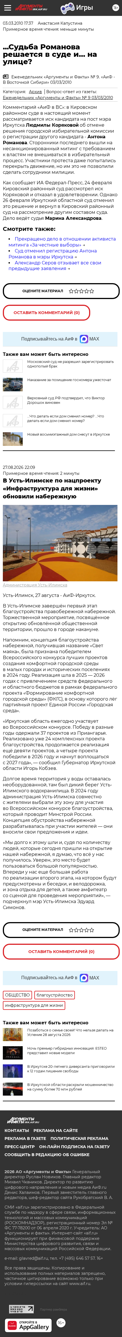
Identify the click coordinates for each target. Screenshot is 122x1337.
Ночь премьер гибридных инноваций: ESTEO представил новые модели (67, 1050)
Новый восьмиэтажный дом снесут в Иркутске (68, 434)
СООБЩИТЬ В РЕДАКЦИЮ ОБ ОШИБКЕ (47, 1154)
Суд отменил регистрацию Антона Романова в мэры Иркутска (53, 254)
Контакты (17, 1130)
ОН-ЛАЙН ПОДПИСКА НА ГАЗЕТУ (74, 1146)
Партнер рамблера (53, 1309)
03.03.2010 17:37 (18, 23)
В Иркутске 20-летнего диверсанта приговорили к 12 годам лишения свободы (71, 1068)
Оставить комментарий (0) (47, 312)
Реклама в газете (25, 1138)
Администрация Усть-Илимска (35, 585)
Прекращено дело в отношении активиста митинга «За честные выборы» (62, 242)
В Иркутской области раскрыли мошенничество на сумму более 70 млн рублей (70, 1087)
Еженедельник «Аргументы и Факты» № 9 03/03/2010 (58, 97)
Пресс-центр (20, 1146)
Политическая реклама (79, 1138)
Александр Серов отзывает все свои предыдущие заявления (55, 265)
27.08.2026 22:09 (19, 467)
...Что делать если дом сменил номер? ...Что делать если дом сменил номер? (65, 418)
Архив (35, 91)
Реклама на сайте (55, 1130)
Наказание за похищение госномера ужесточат (69, 380)
